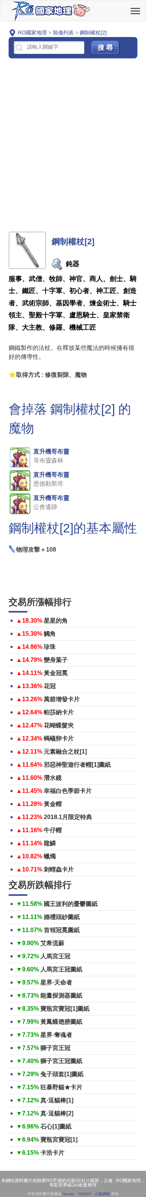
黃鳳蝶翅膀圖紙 (61, 1022)
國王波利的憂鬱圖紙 (71, 904)
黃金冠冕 (56, 673)
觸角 (50, 633)
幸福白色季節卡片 (68, 791)
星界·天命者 (56, 982)
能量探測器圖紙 (61, 995)
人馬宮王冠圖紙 (61, 969)
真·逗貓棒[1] (56, 1100)
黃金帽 (53, 804)
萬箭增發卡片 (62, 699)
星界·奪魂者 (56, 1035)
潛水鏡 (53, 778)
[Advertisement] (73, 146)
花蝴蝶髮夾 (59, 725)
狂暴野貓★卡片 (61, 1087)
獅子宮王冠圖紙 (61, 1061)
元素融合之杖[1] (65, 751)
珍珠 (50, 647)
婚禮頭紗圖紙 (62, 917)
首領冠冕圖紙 (62, 930)
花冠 (50, 686)
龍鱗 (50, 843)
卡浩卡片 (52, 1152)
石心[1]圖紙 (56, 1126)
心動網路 (102, 1194)
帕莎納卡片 (59, 712)
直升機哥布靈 (51, 451)
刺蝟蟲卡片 (59, 869)
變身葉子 (56, 660)
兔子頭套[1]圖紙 (61, 1074)
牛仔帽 (53, 830)
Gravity (68, 1194)
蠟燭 (50, 856)
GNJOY (84, 1194)
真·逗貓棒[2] (56, 1113)
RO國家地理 (51, 10)
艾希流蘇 (52, 943)
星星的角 (56, 620)
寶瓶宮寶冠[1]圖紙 (64, 1008)
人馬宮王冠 (55, 956)
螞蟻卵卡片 (59, 738)
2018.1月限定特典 (68, 817)
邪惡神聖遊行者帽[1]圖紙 (77, 764)
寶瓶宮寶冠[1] (58, 1139)
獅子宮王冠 (55, 1048)
